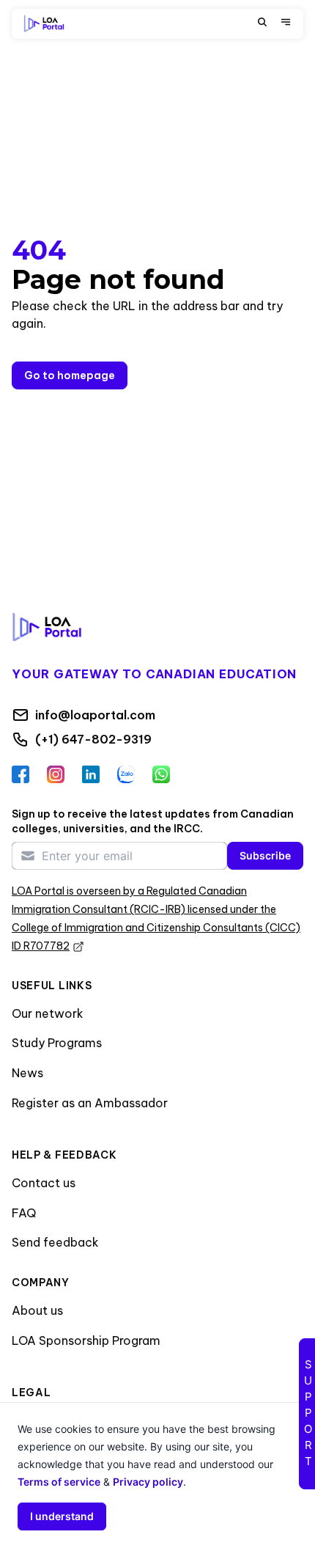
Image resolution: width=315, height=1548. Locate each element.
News (27, 1072)
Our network (48, 1013)
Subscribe (265, 855)
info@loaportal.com (95, 715)
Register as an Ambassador (90, 1103)
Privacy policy (148, 1481)
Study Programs (57, 1042)
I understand (62, 1516)
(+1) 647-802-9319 (93, 739)
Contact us (43, 1182)
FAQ (24, 1213)
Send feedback (55, 1242)
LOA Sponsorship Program (86, 1340)
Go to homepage (69, 375)
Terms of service (59, 1481)
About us (37, 1310)
